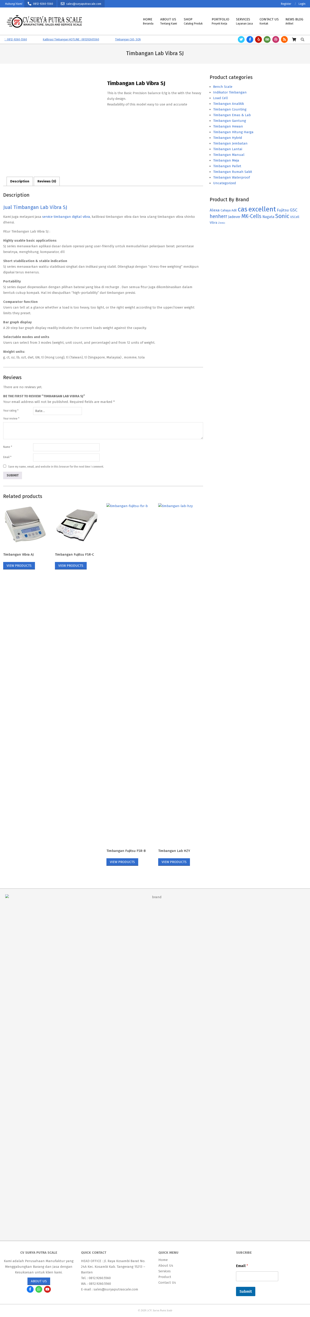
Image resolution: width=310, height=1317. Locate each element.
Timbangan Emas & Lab (232, 115)
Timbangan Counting (229, 109)
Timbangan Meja (226, 160)
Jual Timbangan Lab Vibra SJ (35, 207)
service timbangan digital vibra (66, 217)
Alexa (215, 210)
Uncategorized (224, 183)
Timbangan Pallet (227, 166)
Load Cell (220, 98)
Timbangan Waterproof (231, 177)
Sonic (282, 216)
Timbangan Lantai (227, 149)
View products (19, 566)
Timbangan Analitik (228, 104)
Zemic (221, 222)
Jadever (234, 217)
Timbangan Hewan (228, 126)
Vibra (213, 223)
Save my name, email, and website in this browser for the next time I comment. (56, 466)
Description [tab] (19, 181)
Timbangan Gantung (229, 121)
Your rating (10, 410)
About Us (39, 1281)
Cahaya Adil (229, 210)
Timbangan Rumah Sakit (232, 172)
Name (7, 447)
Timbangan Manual (228, 155)
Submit (245, 1291)
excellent (262, 209)
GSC (293, 210)
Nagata (268, 217)
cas (242, 209)
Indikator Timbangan (230, 92)
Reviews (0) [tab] (46, 181)
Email (7, 457)
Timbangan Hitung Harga (233, 132)
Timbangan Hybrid (227, 138)
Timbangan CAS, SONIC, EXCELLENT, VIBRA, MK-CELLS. (133, 39)
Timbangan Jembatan (230, 143)
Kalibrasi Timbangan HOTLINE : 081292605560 (57, 39)
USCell (294, 217)
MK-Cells (251, 216)
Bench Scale (222, 87)
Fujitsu (283, 210)
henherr (218, 216)
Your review (11, 418)
